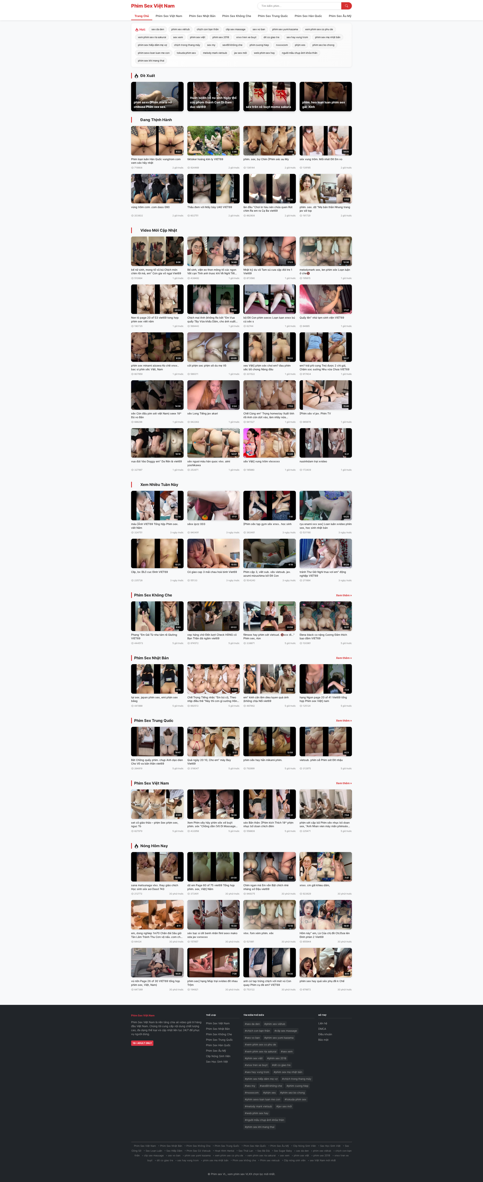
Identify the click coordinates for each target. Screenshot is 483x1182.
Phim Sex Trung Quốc (273, 16)
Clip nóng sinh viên (294, 1160)
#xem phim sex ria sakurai (260, 1051)
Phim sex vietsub (270, 1160)
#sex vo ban (252, 1037)
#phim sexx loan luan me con (262, 1099)
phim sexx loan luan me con (154, 52)
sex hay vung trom (297, 37)
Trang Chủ (142, 16)
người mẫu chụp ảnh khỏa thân (299, 52)
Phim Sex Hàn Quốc (308, 16)
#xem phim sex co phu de (260, 1044)
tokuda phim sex (186, 52)
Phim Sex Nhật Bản (202, 16)
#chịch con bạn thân (257, 1030)
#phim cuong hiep (297, 1085)
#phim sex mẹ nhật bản (288, 1072)
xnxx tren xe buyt (246, 37)
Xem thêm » (344, 595)
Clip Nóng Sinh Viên (218, 1056)
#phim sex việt (254, 1058)
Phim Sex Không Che (236, 16)
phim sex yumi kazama (285, 29)
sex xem (178, 37)
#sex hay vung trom (257, 1072)
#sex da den (252, 1023)
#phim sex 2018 (276, 1058)
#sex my (250, 1085)
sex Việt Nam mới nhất (323, 1160)
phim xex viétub (180, 29)
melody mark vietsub (215, 52)
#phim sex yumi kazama (279, 1037)
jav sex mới (240, 52)
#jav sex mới (284, 1106)
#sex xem (287, 1051)
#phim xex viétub (274, 1023)
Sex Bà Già (263, 1150)
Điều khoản (325, 1034)
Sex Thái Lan (245, 1150)
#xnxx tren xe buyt (256, 1065)
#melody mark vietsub (258, 1106)
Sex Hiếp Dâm (174, 1150)
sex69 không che (232, 44)
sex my (211, 44)
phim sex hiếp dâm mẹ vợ (152, 44)
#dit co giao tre (281, 1065)
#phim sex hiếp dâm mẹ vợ (261, 1078)
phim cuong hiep (259, 44)
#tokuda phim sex (295, 1099)
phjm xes (300, 44)
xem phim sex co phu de (319, 29)
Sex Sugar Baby (283, 1150)
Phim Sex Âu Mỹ (340, 16)
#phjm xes (269, 1092)
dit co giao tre (271, 37)
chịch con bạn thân (208, 29)
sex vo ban (259, 29)
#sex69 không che (271, 1085)
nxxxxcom (282, 44)
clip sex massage (235, 29)
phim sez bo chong (323, 44)
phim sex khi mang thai (151, 60)
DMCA (322, 1028)
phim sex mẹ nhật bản (327, 37)
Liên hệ (322, 1023)
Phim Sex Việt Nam (153, 6)
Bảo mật (323, 1039)
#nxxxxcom (252, 1092)
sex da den (158, 29)
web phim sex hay (264, 52)
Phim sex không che (244, 1160)
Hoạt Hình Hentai (224, 1150)
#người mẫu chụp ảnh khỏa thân (264, 1119)
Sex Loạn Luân (154, 1150)
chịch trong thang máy (187, 44)
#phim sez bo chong (292, 1092)
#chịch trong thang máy (296, 1078)
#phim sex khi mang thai (259, 1126)
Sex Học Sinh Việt (217, 1061)
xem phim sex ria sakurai (152, 37)
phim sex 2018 (220, 37)
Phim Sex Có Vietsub (199, 1150)
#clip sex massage (286, 1030)
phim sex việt (197, 37)
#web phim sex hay (256, 1113)
